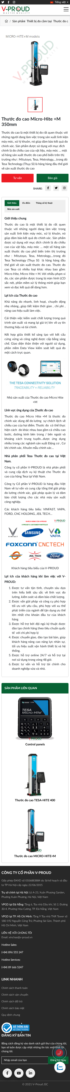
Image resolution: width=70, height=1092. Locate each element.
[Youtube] (19, 1073)
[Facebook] (7, 1073)
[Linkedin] (30, 1073)
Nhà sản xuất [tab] (13, 209)
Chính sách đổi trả (11, 1001)
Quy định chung (10, 1015)
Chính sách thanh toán (14, 988)
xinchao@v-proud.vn (20, 937)
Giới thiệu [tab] (11, 203)
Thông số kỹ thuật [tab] (44, 203)
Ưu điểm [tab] (26, 203)
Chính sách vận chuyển (14, 995)
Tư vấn (17, 178)
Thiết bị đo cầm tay (39, 21)
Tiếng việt (60, 2)
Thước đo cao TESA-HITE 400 (35, 800)
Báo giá (52, 178)
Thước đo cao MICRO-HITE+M (35, 856)
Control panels (35, 744)
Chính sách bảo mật (12, 1008)
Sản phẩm (18, 21)
